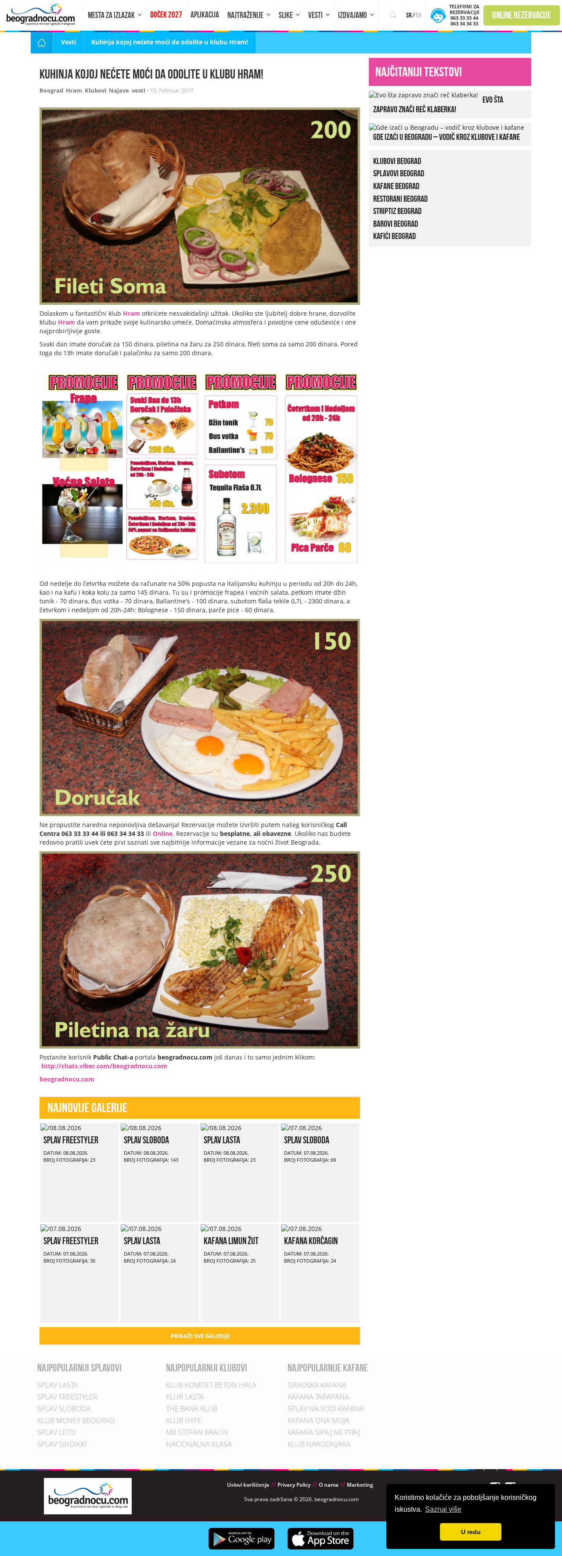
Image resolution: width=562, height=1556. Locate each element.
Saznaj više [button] (443, 1509)
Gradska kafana (317, 1385)
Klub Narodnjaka (319, 1444)
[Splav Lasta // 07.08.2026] (141, 1228)
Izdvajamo (352, 15)
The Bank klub (191, 1408)
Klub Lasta (185, 1397)
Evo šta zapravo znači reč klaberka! (438, 104)
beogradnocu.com (67, 1079)
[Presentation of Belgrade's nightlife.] (42, 14)
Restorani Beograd (400, 198)
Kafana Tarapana (318, 1397)
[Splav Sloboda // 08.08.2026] (141, 1127)
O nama (329, 1484)
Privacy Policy (293, 1484)
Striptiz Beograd (397, 211)
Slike (286, 15)
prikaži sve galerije (200, 1336)
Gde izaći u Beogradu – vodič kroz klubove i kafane (446, 137)
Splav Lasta (222, 1140)
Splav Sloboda (146, 1140)
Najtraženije (245, 15)
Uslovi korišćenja (248, 1484)
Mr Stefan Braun (197, 1432)
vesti (138, 90)
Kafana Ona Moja (318, 1420)
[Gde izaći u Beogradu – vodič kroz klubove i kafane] (446, 127)
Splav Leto (56, 1432)
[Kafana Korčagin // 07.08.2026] (301, 1228)
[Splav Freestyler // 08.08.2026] (60, 1127)
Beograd (51, 90)
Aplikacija (205, 14)
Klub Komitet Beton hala (211, 1385)
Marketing (360, 1484)
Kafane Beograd (396, 186)
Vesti (315, 15)
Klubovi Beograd (397, 161)
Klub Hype (184, 1420)
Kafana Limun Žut (231, 1240)
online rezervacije (521, 15)
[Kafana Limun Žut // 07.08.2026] (221, 1228)
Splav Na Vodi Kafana (326, 1408)
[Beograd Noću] (88, 1495)
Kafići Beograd (394, 236)
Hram (74, 90)
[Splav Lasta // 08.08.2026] (221, 1127)
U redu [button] (471, 1531)
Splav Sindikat (62, 1444)
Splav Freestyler (70, 1140)
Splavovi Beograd (398, 173)
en (419, 15)
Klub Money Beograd (76, 1420)
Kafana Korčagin (311, 1240)
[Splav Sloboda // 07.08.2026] (301, 1127)
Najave (119, 90)
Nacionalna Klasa (199, 1444)
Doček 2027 (166, 14)
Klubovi (95, 90)
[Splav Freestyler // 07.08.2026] (60, 1228)
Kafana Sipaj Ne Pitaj (324, 1432)
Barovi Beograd (395, 223)
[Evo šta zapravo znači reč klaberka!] (423, 94)
